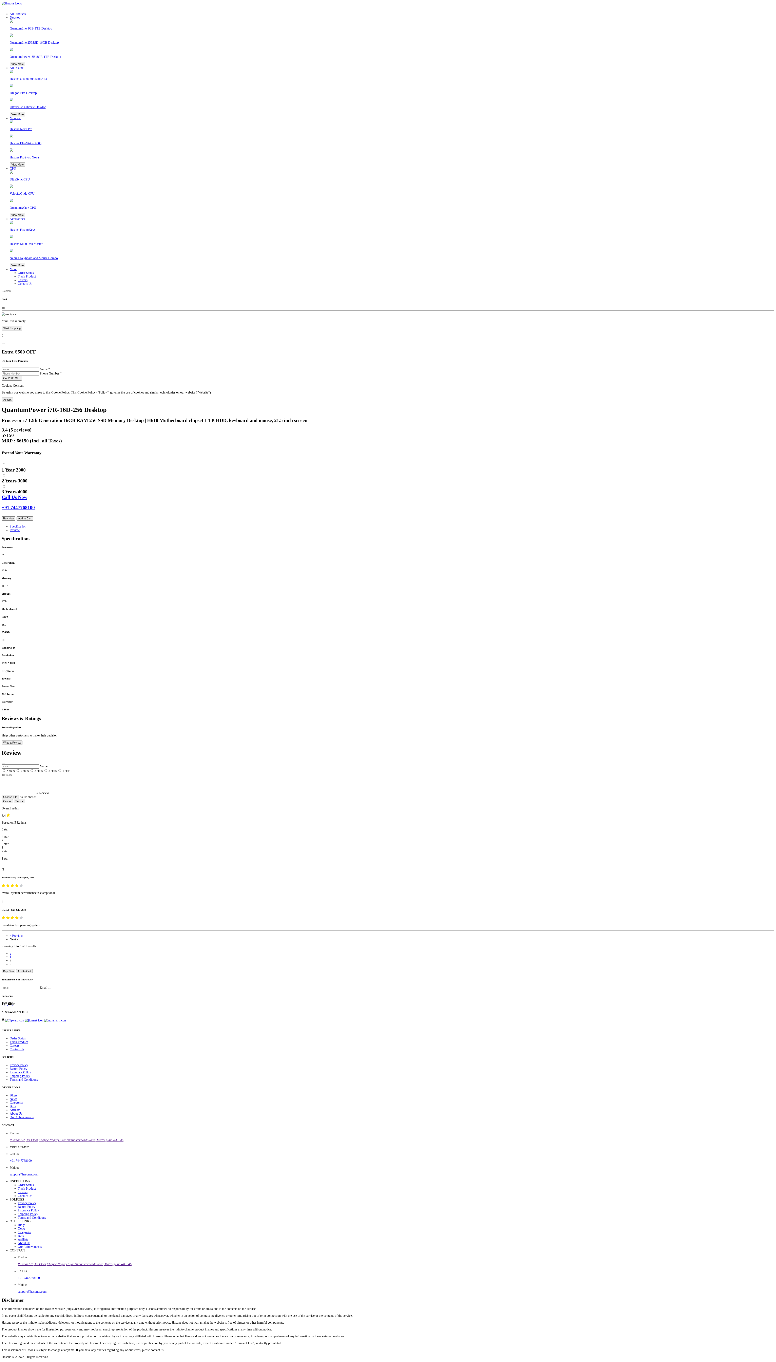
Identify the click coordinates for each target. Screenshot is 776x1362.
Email (43, 987)
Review (44, 793)
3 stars (39, 770)
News (13, 1099)
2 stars (52, 770)
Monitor (15, 118)
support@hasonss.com (24, 1174)
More (13, 269)
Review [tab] (15, 530)
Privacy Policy (19, 1065)
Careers (22, 280)
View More (17, 63)
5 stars (11, 770)
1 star (65, 770)
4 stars (25, 770)
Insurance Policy (20, 1072)
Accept (7, 399)
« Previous (16, 935)
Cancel (7, 801)
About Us (16, 1113)
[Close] (3, 308)
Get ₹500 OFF (11, 378)
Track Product (27, 276)
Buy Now (8, 518)
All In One (17, 68)
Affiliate (15, 1110)
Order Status (26, 272)
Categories (16, 1102)
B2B (13, 1106)
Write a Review (12, 742)
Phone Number (51, 373)
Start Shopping (12, 328)
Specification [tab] (18, 526)
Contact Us (25, 283)
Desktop (15, 17)
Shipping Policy (20, 1076)
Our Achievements (22, 1117)
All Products (18, 14)
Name (45, 369)
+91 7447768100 (21, 1160)
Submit (19, 801)
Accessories (18, 218)
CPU (13, 168)
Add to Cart (25, 518)
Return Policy (18, 1068)
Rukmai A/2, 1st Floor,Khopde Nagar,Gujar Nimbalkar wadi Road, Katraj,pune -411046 (66, 1140)
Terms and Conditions (24, 1079)
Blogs (13, 1095)
